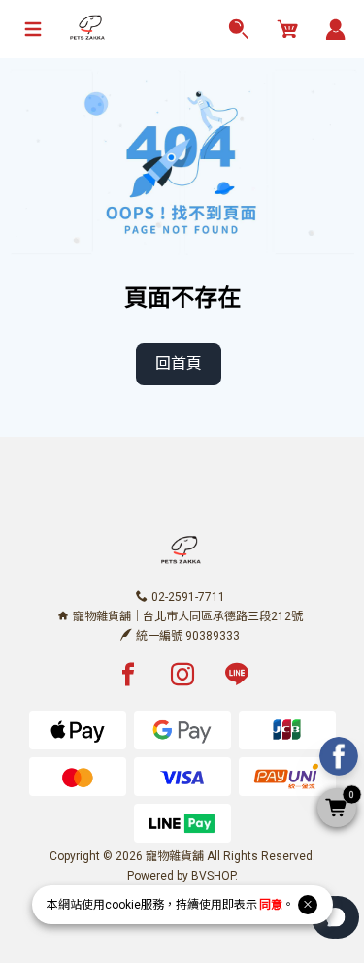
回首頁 (178, 363)
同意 (270, 905)
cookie (123, 905)
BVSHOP (213, 875)
